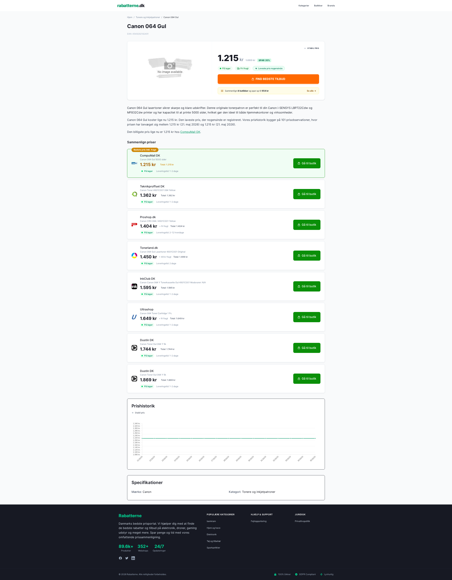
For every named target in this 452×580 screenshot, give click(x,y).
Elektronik (212, 534)
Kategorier (304, 5)
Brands (331, 5)
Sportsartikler (213, 547)
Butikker (318, 5)
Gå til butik (309, 163)
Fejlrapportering (258, 521)
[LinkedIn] (133, 558)
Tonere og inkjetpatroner (148, 17)
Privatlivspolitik (302, 521)
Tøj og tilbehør (214, 541)
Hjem (129, 17)
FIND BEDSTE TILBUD (270, 79)
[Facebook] (120, 558)
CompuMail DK (190, 132)
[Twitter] (127, 558)
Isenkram (211, 521)
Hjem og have (213, 528)
